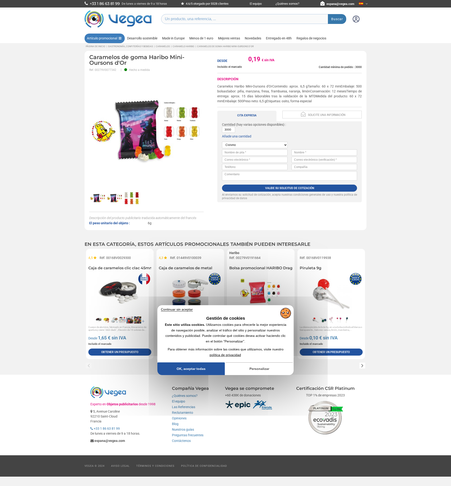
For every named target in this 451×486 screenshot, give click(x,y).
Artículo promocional (102, 38)
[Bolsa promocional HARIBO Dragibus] (260, 293)
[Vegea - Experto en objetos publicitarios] (118, 27)
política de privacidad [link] (225, 355)
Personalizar (259, 369)
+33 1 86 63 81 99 (106, 428)
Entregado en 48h (279, 38)
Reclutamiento (182, 412)
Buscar (337, 19)
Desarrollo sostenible (142, 38)
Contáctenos (181, 441)
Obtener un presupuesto (119, 352)
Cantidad (228, 124)
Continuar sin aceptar (177, 309)
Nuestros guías (183, 429)
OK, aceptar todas (191, 369)
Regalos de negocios (311, 38)
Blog (175, 424)
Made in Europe (173, 38)
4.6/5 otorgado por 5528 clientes (207, 3)
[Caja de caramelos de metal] (190, 293)
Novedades (253, 38)
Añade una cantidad (236, 136)
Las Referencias (183, 407)
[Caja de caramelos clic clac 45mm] (119, 293)
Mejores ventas (229, 38)
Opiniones (179, 418)
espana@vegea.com (340, 4)
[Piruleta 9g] (331, 293)
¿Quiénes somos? (287, 3)
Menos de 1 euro (201, 38)
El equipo (256, 3)
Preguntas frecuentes (187, 435)
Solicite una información (327, 115)
